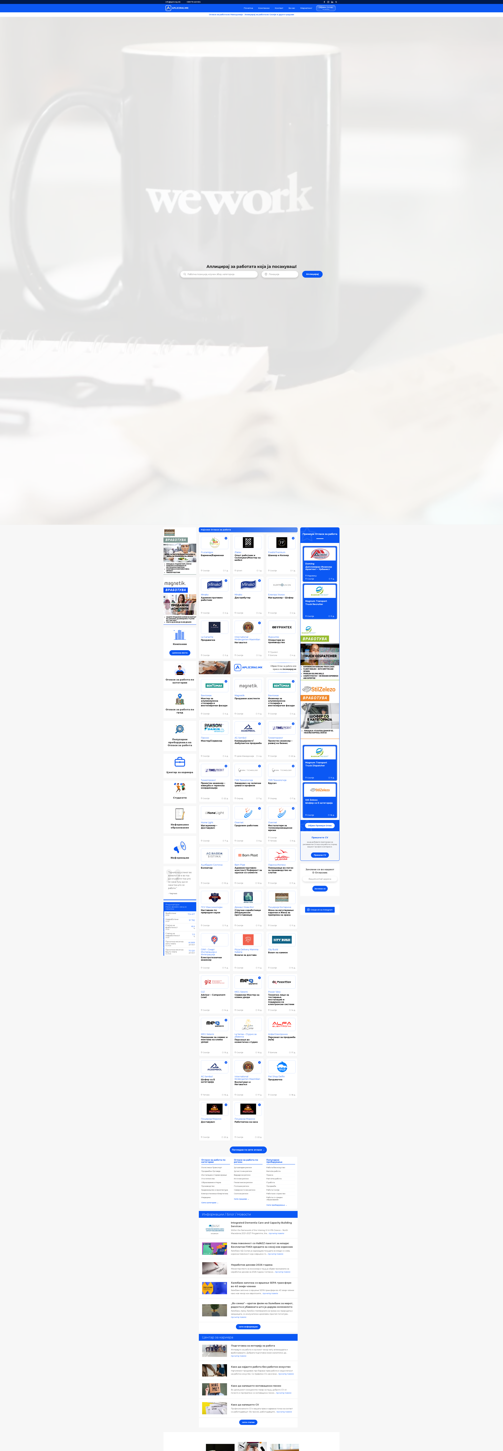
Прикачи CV (320, 855)
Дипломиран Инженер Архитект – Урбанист (318, 568)
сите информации (248, 1327)
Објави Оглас (326, 8)
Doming (309, 563)
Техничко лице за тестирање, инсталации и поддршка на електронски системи (281, 1000)
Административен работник (212, 598)
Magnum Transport (316, 601)
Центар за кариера (217, 1337)
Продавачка (208, 640)
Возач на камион (278, 952)
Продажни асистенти (247, 698)
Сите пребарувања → (276, 1205)
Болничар (207, 868)
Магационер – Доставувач (209, 826)
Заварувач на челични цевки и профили (248, 784)
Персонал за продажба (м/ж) (281, 1038)
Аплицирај (312, 274)
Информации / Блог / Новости (226, 1214)
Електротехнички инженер (211, 958)
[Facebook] (324, 2)
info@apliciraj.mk (173, 2)
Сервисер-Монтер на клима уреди (247, 996)
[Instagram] (328, 2)
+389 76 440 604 (194, 2)
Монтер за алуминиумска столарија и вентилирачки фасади (214, 702)
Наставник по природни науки (210, 911)
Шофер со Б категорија (208, 1080)
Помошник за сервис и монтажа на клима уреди (214, 1039)
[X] (336, 2)
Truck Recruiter (314, 604)
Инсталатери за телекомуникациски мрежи (280, 827)
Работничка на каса (246, 1122)
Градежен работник (246, 825)
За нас (291, 8)
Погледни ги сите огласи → (248, 1150)
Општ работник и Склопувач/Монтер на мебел (248, 557)
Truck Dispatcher (315, 765)
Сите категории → (209, 1203)
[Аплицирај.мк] (176, 8)
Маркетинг (306, 8)
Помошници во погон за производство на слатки (280, 870)
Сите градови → (241, 1199)
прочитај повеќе (276, 1233)
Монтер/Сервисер (211, 741)
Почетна (248, 8)
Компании (264, 8)
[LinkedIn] (332, 2)
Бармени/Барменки (212, 555)
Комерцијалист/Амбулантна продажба (248, 742)
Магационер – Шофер (280, 597)
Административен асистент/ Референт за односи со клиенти (248, 870)
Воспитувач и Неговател (243, 1083)
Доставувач (208, 1122)
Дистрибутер (242, 597)
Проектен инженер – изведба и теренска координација (213, 785)
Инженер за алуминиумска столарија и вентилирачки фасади (281, 702)
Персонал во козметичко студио (246, 1040)
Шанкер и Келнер (278, 555)
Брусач (272, 783)
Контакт (279, 8)
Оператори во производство (276, 641)
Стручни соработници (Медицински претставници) (248, 912)
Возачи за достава (245, 955)
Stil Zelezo (311, 800)
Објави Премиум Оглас (320, 825)
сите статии (248, 1422)
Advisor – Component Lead (213, 996)
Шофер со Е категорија (319, 803)
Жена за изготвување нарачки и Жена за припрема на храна (281, 912)
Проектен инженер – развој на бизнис (280, 742)
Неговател (241, 642)
